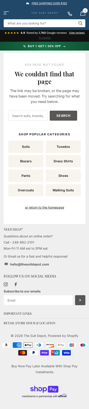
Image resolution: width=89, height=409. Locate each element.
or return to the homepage (44, 207)
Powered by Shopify (63, 336)
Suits (26, 147)
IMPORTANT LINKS (18, 313)
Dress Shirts (63, 161)
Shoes (63, 176)
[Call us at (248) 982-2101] (72, 13)
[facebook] (16, 284)
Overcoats (26, 190)
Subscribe (80, 300)
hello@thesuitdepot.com (29, 264)
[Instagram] (6, 284)
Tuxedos (63, 147)
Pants (25, 176)
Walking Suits (63, 190)
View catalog (6, 13)
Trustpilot (45, 37)
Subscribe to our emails (22, 291)
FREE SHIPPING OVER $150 (49, 3)
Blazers (26, 161)
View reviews (77, 32)
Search (63, 115)
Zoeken (80, 23)
